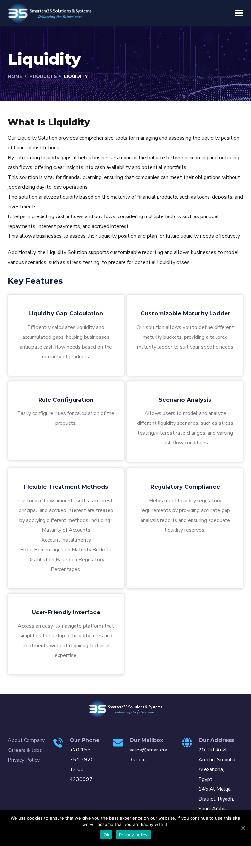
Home (15, 76)
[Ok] (243, 828)
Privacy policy (133, 834)
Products (43, 76)
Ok (106, 834)
